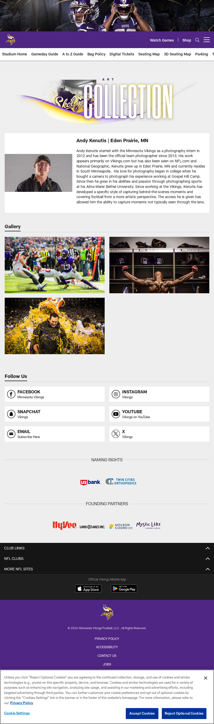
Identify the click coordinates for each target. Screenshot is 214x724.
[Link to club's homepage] (10, 37)
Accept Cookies (142, 713)
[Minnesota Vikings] (107, 613)
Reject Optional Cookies (184, 713)
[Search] (197, 39)
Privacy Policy (107, 638)
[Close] (205, 678)
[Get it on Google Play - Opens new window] (124, 591)
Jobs (107, 664)
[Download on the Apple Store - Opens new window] (88, 589)
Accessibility (107, 647)
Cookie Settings (17, 713)
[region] (107, 697)
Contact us (107, 655)
